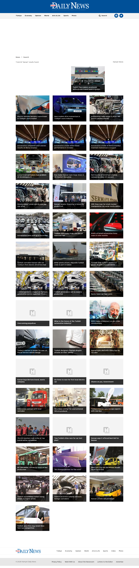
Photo (74, 15)
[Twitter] (121, 16)
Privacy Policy (57, 562)
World (46, 15)
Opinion (38, 15)
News (18, 57)
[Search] (100, 16)
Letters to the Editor (105, 562)
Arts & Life (56, 15)
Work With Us (70, 562)
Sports (66, 15)
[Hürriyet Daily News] (69, 6)
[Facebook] (116, 16)
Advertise (119, 562)
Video (113, 551)
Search (26, 57)
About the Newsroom (86, 562)
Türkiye (19, 15)
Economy (28, 15)
